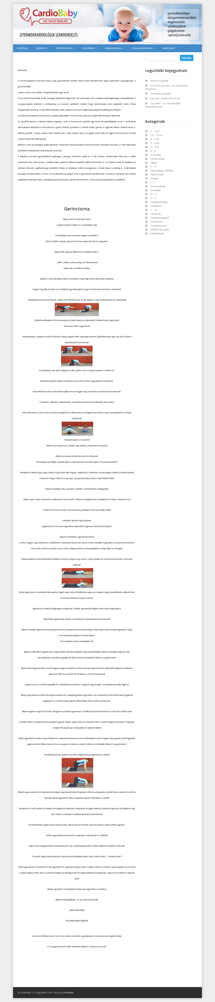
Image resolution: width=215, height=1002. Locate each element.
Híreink (154, 178)
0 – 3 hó (154, 131)
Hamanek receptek (160, 93)
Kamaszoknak (113, 48)
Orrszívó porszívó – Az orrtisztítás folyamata (166, 87)
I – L (152, 182)
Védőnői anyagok (159, 229)
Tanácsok (155, 214)
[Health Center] (107, 24)
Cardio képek (157, 159)
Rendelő (41, 48)
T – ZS (153, 210)
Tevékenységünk (159, 218)
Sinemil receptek (159, 80)
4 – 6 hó (154, 143)
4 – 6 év (154, 139)
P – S (153, 198)
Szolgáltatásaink (142, 48)
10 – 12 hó (156, 135)
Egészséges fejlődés (161, 170)
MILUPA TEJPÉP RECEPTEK (165, 98)
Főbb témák (156, 174)
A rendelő (155, 155)
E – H (153, 166)
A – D (153, 151)
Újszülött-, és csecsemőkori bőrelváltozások (163, 105)
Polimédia (68, 992)
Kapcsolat (169, 48)
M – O (153, 194)
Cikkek (153, 163)
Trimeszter (156, 221)
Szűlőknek (155, 206)
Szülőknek (88, 48)
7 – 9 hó (154, 147)
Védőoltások (64, 48)
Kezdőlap (22, 48)
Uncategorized (158, 225)
